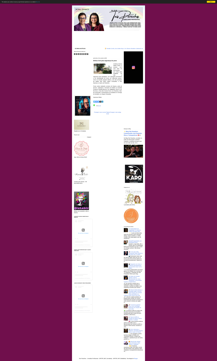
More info (38, 2)
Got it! (211, 1)
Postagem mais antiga (115, 112)
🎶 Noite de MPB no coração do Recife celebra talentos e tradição (135, 318)
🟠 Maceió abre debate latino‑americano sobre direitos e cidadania (134, 343)
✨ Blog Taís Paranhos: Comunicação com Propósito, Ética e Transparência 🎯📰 (133, 133)
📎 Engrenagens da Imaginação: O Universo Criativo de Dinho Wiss (135, 230)
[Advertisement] (101, 38)
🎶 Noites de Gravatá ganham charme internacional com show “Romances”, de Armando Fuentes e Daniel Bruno (133, 279)
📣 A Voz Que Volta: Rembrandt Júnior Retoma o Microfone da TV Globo (136, 253)
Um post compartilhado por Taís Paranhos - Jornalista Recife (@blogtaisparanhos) (89, 244)
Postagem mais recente (100, 112)
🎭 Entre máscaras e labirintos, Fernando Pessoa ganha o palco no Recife (136, 331)
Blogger (136, 358)
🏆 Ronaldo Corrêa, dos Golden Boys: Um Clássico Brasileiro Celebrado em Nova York (112, 48)
